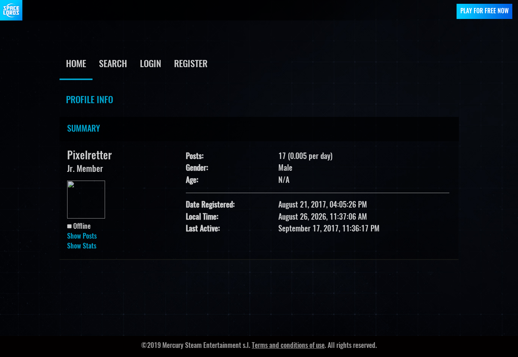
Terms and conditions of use (288, 346)
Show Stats (81, 246)
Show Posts (82, 236)
